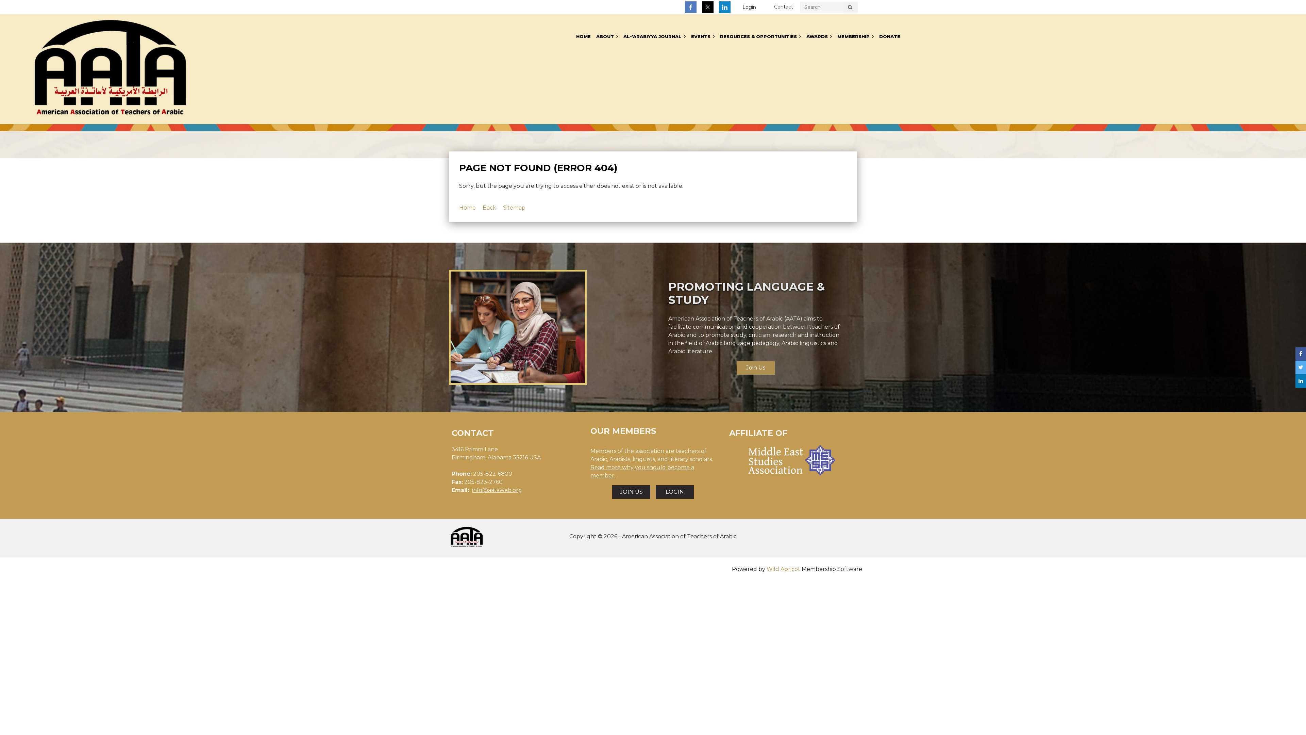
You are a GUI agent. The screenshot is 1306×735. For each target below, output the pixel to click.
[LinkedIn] (725, 7)
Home (467, 208)
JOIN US (631, 492)
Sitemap (514, 208)
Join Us (755, 367)
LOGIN (675, 492)
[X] (708, 7)
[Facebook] (691, 7)
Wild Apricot (783, 569)
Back (489, 208)
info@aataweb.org (497, 490)
